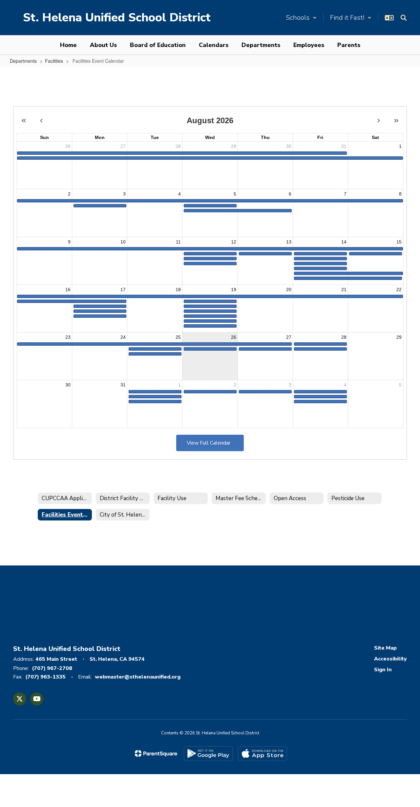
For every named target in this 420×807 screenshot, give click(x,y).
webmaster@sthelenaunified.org (137, 676)
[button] (301, 17)
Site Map (385, 648)
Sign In (383, 669)
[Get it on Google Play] (208, 753)
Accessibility (390, 658)
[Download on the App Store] (262, 753)
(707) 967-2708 (52, 668)
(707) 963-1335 (45, 676)
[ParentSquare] (156, 753)
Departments (23, 61)
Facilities (54, 61)
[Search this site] (403, 17)
